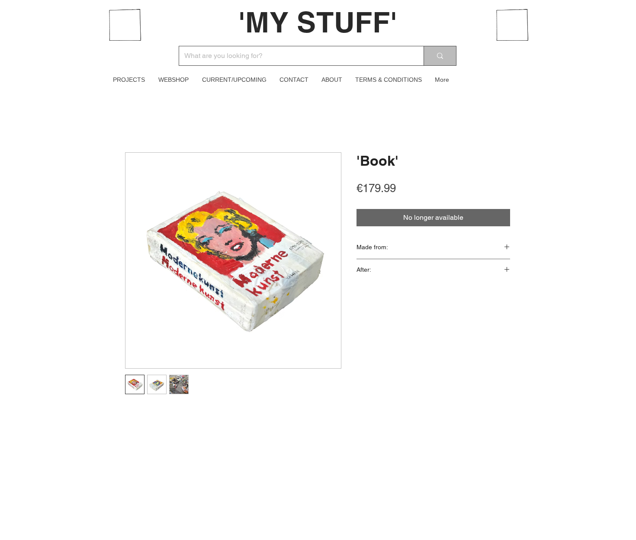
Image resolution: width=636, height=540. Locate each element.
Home (134, 121)
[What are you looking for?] (440, 55)
